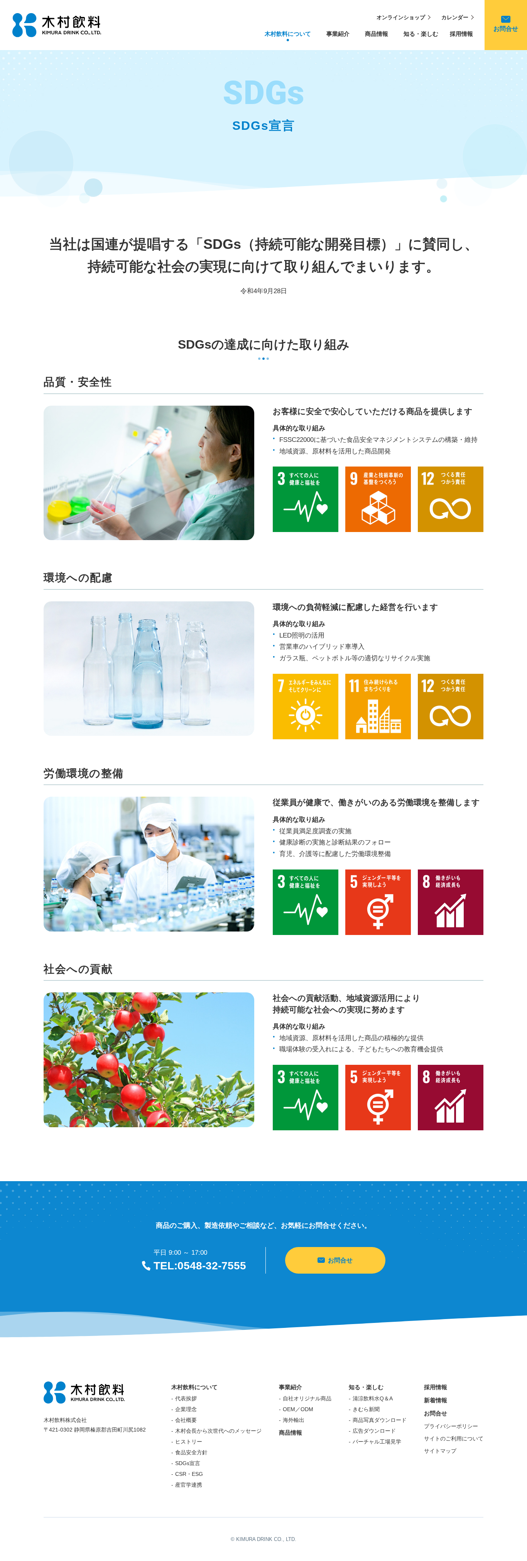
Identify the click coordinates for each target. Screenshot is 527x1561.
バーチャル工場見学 (377, 1441)
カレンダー (454, 17)
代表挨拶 (186, 1398)
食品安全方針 (191, 1452)
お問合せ (340, 1260)
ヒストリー (188, 1441)
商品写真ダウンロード (380, 1420)
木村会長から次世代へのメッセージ (218, 1431)
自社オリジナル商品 (307, 1398)
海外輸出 (293, 1420)
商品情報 (376, 37)
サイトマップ (440, 1451)
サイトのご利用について (453, 1438)
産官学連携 (188, 1485)
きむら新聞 (366, 1409)
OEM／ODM (298, 1409)
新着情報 (435, 1400)
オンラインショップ (401, 17)
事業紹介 (338, 37)
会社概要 (186, 1420)
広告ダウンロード (374, 1431)
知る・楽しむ (421, 37)
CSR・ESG (189, 1474)
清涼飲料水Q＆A (373, 1398)
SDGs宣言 (187, 1463)
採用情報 (461, 33)
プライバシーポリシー (451, 1426)
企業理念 (186, 1409)
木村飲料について (288, 37)
